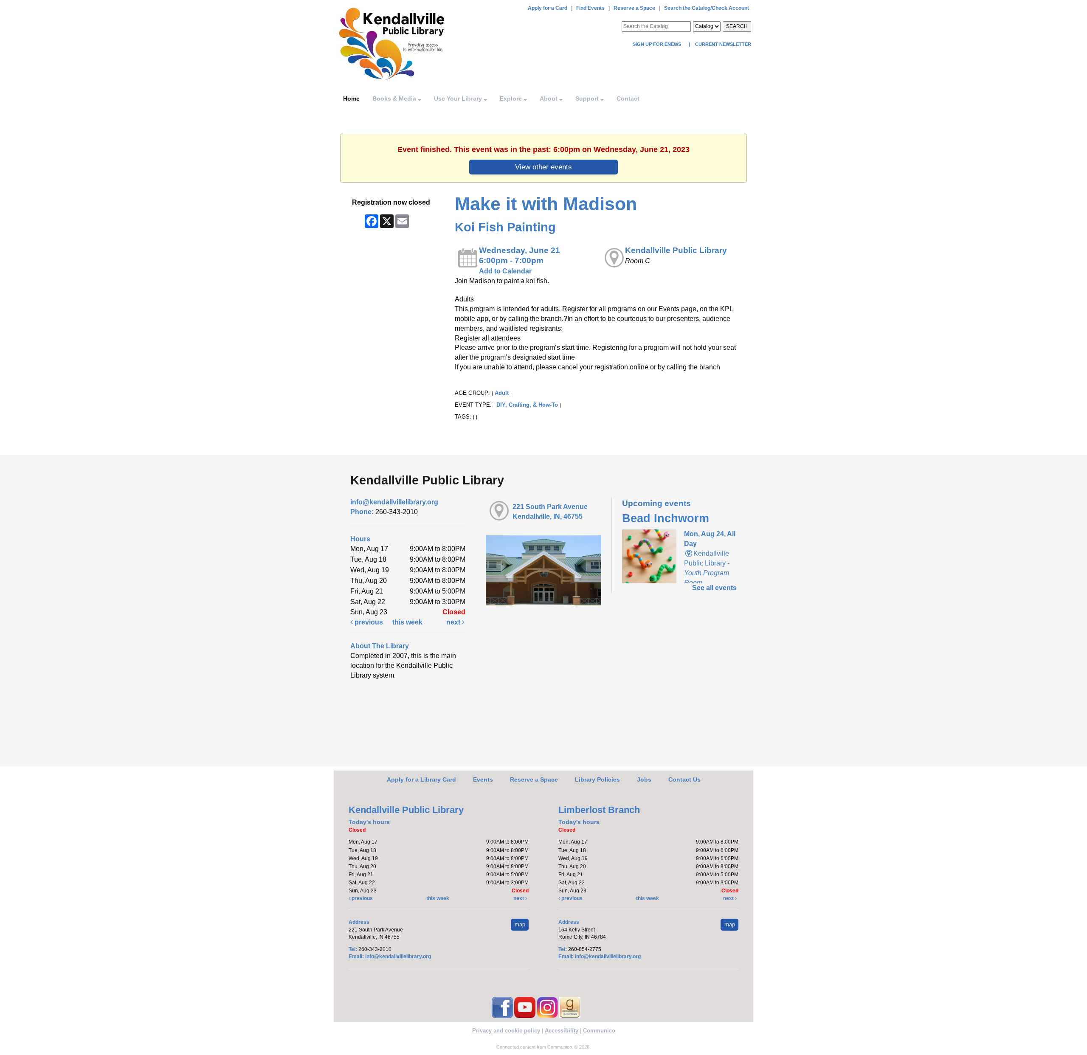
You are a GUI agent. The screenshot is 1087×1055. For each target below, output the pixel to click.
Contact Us (684, 779)
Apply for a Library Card (421, 779)
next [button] (454, 622)
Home (351, 98)
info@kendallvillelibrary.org (394, 502)
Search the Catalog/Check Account (706, 8)
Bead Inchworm (665, 518)
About (549, 98)
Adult (502, 393)
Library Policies (597, 779)
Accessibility (561, 1030)
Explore (512, 98)
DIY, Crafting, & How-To (527, 405)
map (520, 924)
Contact (628, 98)
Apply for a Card (547, 8)
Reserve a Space (634, 8)
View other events (543, 167)
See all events (714, 587)
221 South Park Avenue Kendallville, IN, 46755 (550, 511)
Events (483, 779)
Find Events (590, 8)
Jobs (644, 779)
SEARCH (737, 26)
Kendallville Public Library (676, 250)
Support (587, 98)
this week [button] (407, 622)
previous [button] (368, 622)
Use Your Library (459, 98)
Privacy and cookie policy (506, 1030)
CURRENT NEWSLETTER (722, 44)
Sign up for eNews (657, 44)
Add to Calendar (505, 271)
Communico (599, 1030)
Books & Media (395, 98)
